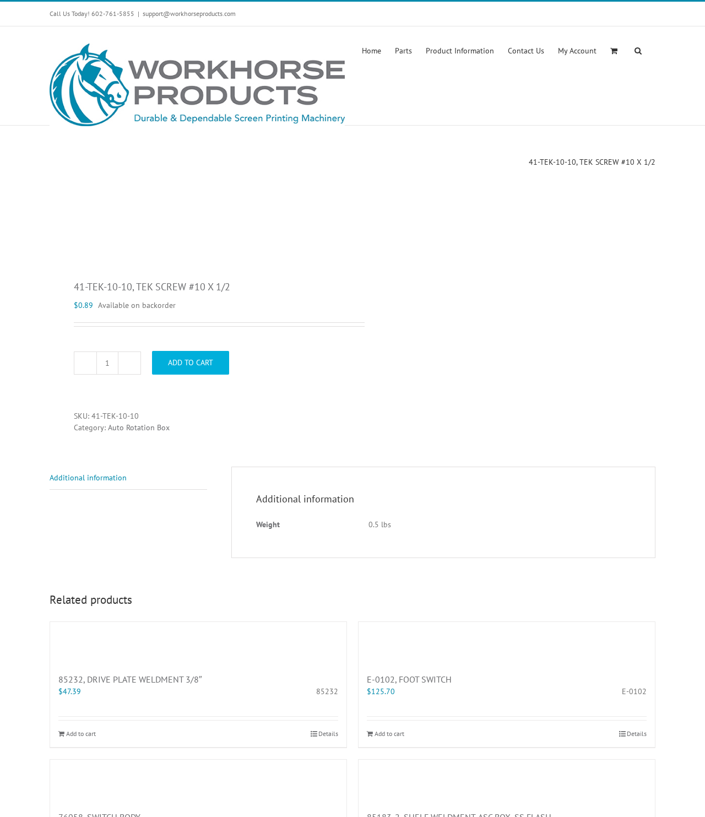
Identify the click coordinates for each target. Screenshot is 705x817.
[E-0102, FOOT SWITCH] (507, 642)
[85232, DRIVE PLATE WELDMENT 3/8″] (198, 642)
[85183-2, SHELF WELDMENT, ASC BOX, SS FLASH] (507, 779)
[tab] (128, 478)
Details (328, 733)
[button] (638, 49)
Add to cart (190, 362)
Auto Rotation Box (139, 427)
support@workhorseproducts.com (189, 13)
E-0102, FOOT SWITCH (409, 679)
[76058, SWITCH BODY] (198, 779)
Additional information (88, 478)
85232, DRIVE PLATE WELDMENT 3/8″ (130, 679)
